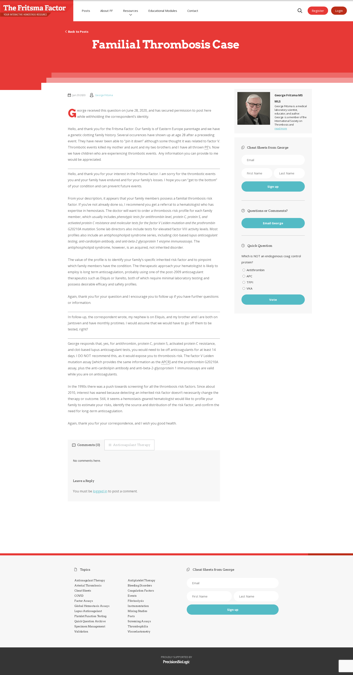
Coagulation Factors (141, 590)
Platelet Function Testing (90, 616)
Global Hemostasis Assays (91, 606)
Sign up (273, 186)
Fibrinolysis (136, 600)
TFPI (250, 282)
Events (132, 595)
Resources (130, 11)
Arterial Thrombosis (87, 585)
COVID (78, 595)
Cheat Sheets (82, 590)
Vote (273, 300)
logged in (100, 491)
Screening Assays (139, 621)
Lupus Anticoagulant (88, 611)
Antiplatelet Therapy (141, 580)
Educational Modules (162, 11)
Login (339, 11)
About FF (106, 11)
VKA (249, 288)
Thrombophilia (138, 626)
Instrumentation (138, 606)
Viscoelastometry (139, 631)
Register (318, 11)
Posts (86, 11)
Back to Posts (78, 31)
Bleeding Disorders (140, 585)
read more (281, 128)
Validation (81, 631)
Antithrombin (256, 270)
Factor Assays (83, 600)
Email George (273, 223)
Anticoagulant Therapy (131, 445)
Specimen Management (89, 626)
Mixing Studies (137, 611)
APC (249, 276)
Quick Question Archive (89, 621)
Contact (192, 11)
